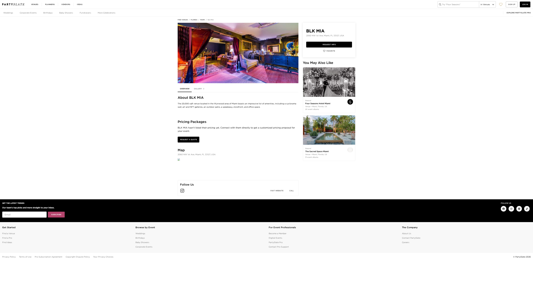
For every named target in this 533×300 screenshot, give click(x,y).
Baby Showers (142, 242)
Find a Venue (8, 233)
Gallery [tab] (199, 89)
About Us (406, 233)
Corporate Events (143, 247)
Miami (202, 20)
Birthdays (140, 238)
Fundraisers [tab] (85, 13)
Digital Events (275, 238)
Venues (34, 4)
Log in (525, 4)
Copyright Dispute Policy (78, 257)
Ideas (79, 4)
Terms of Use (25, 257)
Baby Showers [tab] (66, 13)
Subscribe (56, 214)
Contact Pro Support (279, 247)
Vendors (65, 4)
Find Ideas (7, 242)
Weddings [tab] (8, 13)
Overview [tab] (184, 89)
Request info (329, 44)
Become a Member (277, 233)
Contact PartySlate (411, 238)
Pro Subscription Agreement (48, 257)
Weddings (140, 233)
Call (291, 191)
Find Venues (183, 20)
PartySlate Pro (276, 242)
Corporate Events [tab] (28, 13)
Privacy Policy (9, 257)
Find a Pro (7, 238)
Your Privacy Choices (103, 257)
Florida (194, 20)
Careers (405, 242)
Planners (50, 4)
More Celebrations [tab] (106, 13)
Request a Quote (188, 139)
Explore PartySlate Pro (519, 13)
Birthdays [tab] (48, 13)
